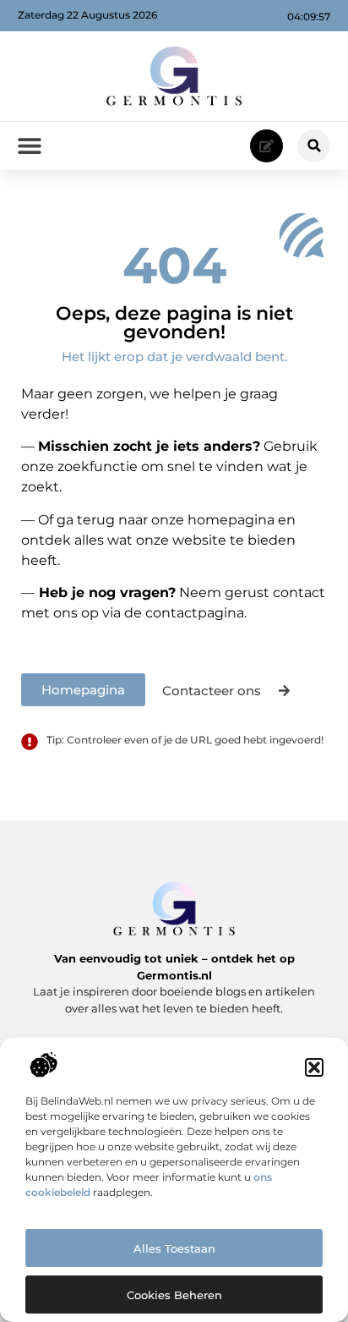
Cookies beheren (174, 1295)
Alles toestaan (174, 1248)
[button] (314, 1067)
